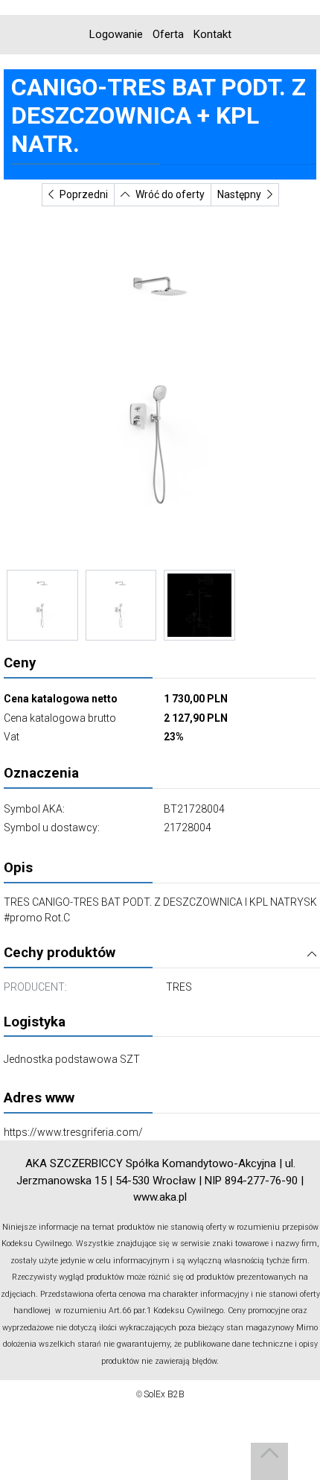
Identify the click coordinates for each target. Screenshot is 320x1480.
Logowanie (116, 34)
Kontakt (212, 34)
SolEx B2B (164, 1394)
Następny (239, 194)
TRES (179, 987)
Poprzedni (84, 194)
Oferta (168, 34)
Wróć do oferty (170, 194)
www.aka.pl (160, 1197)
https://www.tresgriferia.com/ (73, 1132)
